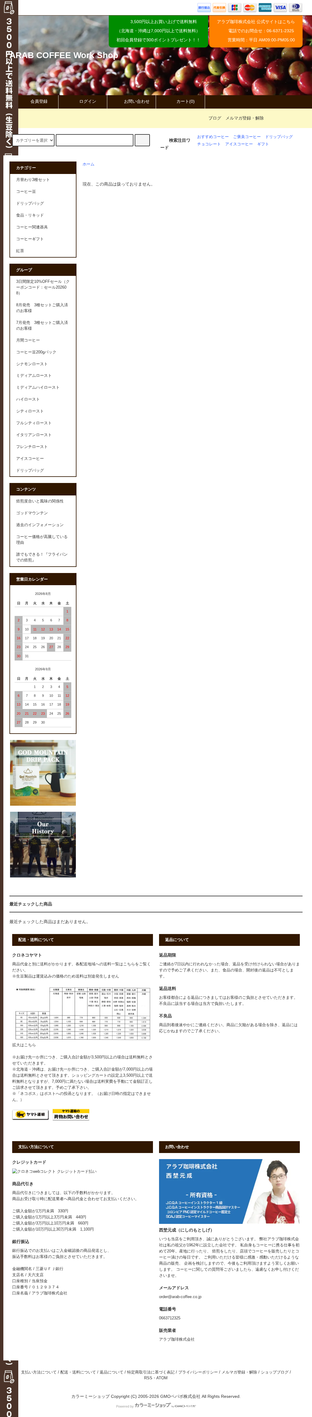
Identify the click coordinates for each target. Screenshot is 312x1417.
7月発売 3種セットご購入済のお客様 (42, 326)
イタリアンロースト (34, 435)
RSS (148, 1378)
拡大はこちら (24, 1045)
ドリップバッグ (279, 137)
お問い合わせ (137, 101)
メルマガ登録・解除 (244, 118)
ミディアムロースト (34, 375)
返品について (111, 1372)
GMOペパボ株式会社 (180, 1396)
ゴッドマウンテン (32, 513)
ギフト (263, 144)
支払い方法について (39, 1372)
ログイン (87, 101)
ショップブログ (275, 1372)
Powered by (125, 1406)
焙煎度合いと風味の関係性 (40, 501)
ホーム (88, 164)
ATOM (162, 1378)
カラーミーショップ (90, 1396)
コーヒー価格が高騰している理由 (42, 540)
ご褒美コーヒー (247, 137)
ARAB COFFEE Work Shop (63, 55)
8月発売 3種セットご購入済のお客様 (42, 308)
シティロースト (30, 411)
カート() (185, 101)
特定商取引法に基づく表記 (151, 1372)
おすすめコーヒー (213, 137)
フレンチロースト (32, 447)
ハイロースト (28, 399)
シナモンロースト (32, 364)
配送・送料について (78, 1372)
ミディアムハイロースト (38, 387)
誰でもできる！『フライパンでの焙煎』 (42, 557)
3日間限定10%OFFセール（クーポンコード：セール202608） (43, 287)
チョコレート (209, 144)
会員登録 (39, 101)
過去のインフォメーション (40, 525)
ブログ (214, 118)
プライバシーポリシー (198, 1372)
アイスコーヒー (239, 144)
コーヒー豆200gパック (36, 352)
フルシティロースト (34, 423)
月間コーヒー (28, 340)
